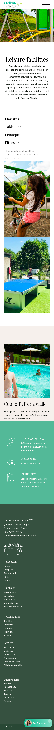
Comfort (8, 628)
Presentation (10, 592)
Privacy (7, 701)
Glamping (8, 625)
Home (7, 566)
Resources (9, 697)
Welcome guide (11, 680)
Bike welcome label (13, 606)
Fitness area (10, 658)
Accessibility (10, 687)
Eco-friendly (10, 599)
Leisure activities (12, 661)
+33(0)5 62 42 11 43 (13, 531)
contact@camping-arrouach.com (20, 535)
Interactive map (11, 603)
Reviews (8, 690)
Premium (8, 632)
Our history (9, 596)
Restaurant (9, 647)
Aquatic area (10, 654)
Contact (8, 580)
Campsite (8, 570)
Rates (7, 577)
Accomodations (11, 573)
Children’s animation (13, 665)
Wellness (8, 651)
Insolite (7, 635)
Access (7, 683)
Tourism (7, 694)
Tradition (8, 621)
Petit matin (8, 726)
